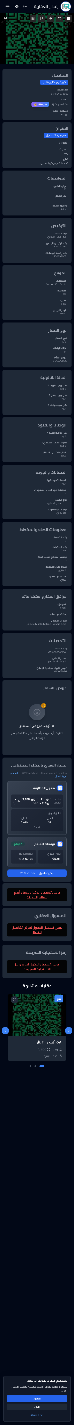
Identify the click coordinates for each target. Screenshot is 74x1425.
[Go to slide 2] (35, 1066)
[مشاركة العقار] (50, 18)
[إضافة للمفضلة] (59, 18)
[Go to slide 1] (42, 1066)
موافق (37, 1398)
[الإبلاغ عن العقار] (41, 18)
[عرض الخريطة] (68, 18)
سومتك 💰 (40, 104)
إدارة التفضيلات (37, 1415)
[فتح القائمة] (7, 6)
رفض (37, 1406)
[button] (37, 38)
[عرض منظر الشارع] (33, 18)
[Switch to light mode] (25, 6)
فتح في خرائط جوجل (56, 135)
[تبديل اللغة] (16, 6)
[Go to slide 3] (30, 1066)
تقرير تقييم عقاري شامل (54, 82)
